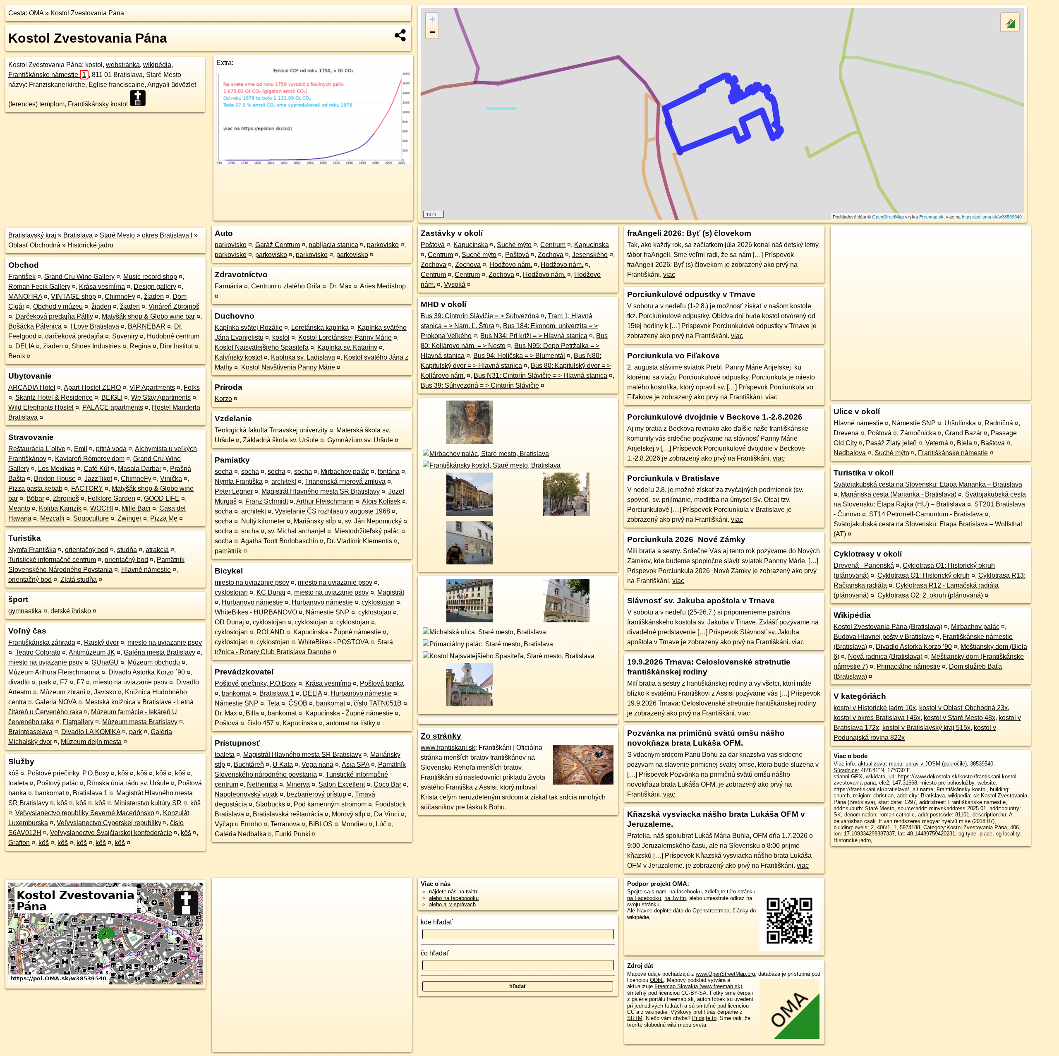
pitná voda (111, 448)
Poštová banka (382, 683)
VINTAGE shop (73, 296)
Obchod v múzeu (58, 306)
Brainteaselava (30, 731)
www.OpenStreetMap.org (725, 974)
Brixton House (55, 478)
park (44, 682)
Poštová (227, 723)
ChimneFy (120, 296)
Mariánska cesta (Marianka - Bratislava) (898, 494)
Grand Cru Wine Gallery (79, 276)
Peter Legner (234, 491)
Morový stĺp (348, 814)
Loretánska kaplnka (320, 327)
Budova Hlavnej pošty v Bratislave (884, 636)
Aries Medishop (383, 286)
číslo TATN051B (378, 703)
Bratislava (78, 235)
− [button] (432, 32)
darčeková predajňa (74, 336)
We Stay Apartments (161, 397)
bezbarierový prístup (316, 794)
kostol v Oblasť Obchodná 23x (963, 707)
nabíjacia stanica (333, 244)
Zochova (550, 254)
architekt (283, 481)
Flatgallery (77, 721)
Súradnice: (846, 770)
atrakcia (157, 549)
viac (669, 274)
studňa (127, 549)
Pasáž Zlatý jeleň (891, 442)
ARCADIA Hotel (31, 387)
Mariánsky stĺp (315, 521)
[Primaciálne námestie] (468, 706)
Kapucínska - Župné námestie (337, 632)
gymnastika (25, 610)
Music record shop (150, 276)
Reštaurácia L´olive (36, 448)
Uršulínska (960, 423)
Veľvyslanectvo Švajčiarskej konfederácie (111, 832)
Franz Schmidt (266, 501)
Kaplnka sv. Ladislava (303, 357)
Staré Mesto (117, 235)
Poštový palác (57, 783)
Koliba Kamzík (60, 508)
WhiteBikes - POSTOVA (333, 642)
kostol (281, 337)
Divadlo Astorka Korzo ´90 (146, 672)
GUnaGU (105, 662)
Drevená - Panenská (864, 565)
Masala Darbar (139, 468)
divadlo (19, 682)
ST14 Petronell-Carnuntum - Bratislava (926, 514)
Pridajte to (704, 1018)
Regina (140, 346)
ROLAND (270, 632)
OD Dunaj (229, 622)
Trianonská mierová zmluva (345, 481)
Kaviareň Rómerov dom (90, 458)
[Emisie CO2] (313, 162)
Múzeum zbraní (62, 692)
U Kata (283, 764)
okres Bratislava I (167, 235)
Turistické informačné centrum (52, 559)
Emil (80, 448)
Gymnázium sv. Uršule (360, 440)
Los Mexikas (56, 468)
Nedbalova (850, 452)
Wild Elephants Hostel (41, 407)
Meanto (19, 508)
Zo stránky (441, 736)
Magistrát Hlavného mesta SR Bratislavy (320, 491)
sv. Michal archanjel (297, 531)
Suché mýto (514, 244)
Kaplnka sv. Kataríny (347, 347)
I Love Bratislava (94, 326)
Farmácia (228, 286)
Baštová (993, 442)
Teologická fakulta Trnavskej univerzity (271, 430)
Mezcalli (52, 518)
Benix (16, 356)
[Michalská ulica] (483, 632)
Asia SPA (355, 764)
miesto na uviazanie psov (164, 642)
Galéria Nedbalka (240, 834)
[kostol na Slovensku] (140, 98)
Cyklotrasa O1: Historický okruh (923, 575)
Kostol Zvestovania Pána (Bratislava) (888, 626)
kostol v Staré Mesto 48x (959, 717)
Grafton (19, 842)
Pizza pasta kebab (35, 488)
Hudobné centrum (173, 336)
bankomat (49, 793)
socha (223, 471)
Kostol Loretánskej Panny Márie (345, 337)
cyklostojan (231, 592)
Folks (192, 387)
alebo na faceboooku (454, 898)
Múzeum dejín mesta (91, 741)
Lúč (381, 824)
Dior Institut (176, 346)
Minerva (298, 784)
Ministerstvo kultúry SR (148, 802)
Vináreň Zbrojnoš (174, 306)
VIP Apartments (152, 387)
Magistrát (390, 592)
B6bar (35, 498)
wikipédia (157, 64)
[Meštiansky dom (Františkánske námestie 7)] (565, 622)
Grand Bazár (963, 433)
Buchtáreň (249, 764)
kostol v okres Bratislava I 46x (877, 717)
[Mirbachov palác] (485, 453)
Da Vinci (386, 814)
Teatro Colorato (37, 652)
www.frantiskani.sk (448, 747)
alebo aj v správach (452, 904)
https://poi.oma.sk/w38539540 (992, 216)
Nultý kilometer (263, 521)
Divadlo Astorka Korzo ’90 (914, 646)
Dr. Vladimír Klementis (359, 541)
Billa (252, 713)
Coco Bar (387, 784)
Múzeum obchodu (153, 662)
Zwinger (129, 518)
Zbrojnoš (66, 498)
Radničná (999, 423)
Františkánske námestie (47, 74)
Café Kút (96, 468)
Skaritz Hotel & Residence (54, 397)
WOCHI (101, 508)
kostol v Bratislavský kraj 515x (926, 727)
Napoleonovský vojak (246, 794)
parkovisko (231, 244)
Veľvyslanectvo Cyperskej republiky (109, 822)
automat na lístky (350, 723)
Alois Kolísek (381, 501)
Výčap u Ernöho (238, 824)
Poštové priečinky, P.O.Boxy (68, 773)
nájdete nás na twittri (454, 891)
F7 (64, 682)
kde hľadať (437, 922)
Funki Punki (292, 834)
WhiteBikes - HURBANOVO (256, 612)
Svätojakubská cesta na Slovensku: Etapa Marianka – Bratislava (928, 484)
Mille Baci (136, 508)
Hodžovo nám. (510, 264)
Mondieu (354, 824)
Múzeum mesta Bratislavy (139, 721)
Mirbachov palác (345, 471)
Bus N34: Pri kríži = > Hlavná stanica (533, 335)
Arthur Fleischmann (325, 501)
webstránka (123, 64)
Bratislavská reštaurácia (288, 814)
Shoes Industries (96, 346)
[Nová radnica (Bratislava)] (468, 622)
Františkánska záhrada (41, 642)
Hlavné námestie (146, 569)
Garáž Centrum (277, 244)
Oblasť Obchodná (34, 245)
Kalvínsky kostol (238, 357)
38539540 (981, 764)
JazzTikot (98, 478)
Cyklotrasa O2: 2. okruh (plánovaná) (930, 595)
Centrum (552, 244)
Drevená (846, 433)
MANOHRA (25, 296)
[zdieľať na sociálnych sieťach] (400, 35)
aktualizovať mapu (880, 764)
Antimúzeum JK (92, 652)
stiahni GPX (848, 776)
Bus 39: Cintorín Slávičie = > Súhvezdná (480, 315)
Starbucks (270, 804)
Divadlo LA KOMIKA (90, 731)
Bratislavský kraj (32, 235)
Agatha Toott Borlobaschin (279, 541)
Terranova (285, 824)
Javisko (105, 692)
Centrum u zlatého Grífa (286, 286)
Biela (964, 442)
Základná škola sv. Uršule (281, 440)
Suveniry (125, 336)
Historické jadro (90, 245)
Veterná (936, 442)
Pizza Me (163, 518)
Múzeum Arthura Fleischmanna (54, 672)
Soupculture (91, 518)
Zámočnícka (918, 433)
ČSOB (297, 703)
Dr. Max (340, 286)
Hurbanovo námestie (252, 602)
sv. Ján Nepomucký (373, 521)
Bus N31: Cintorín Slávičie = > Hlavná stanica (540, 375)
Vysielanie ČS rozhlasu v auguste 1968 (332, 511)
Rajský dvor (101, 642)
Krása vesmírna (102, 286)
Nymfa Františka (32, 549)
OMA (36, 13)
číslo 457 (260, 723)
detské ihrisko (70, 610)
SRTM (634, 1018)
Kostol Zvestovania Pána (87, 13)
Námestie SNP (328, 612)
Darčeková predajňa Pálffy (54, 316)
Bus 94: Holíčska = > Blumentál (519, 355)
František (22, 276)
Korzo (223, 398)
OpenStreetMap (888, 216)
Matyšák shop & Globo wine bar (148, 316)
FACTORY (87, 488)
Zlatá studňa (78, 579)
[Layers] (1010, 22)
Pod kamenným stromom (330, 804)
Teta (273, 703)
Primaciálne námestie (908, 666)
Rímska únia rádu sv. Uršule (128, 783)
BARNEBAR (146, 326)
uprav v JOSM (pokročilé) (936, 764)
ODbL (657, 980)
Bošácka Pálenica (35, 326)
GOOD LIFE (162, 498)
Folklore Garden (111, 498)
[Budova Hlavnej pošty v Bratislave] (468, 515)
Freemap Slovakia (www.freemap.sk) (698, 986)
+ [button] (432, 19)
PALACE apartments (112, 407)
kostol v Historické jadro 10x (875, 707)
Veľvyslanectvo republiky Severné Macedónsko (84, 812)
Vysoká (454, 284)
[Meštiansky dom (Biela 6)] (468, 563)
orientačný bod (86, 549)
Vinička (171, 478)
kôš (13, 773)
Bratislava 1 (90, 793)
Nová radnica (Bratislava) (885, 656)
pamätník (228, 550)
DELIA (24, 346)
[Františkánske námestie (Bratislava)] (565, 515)
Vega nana (317, 764)
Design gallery (155, 286)
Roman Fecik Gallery (39, 286)
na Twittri (675, 898)
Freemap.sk (931, 216)
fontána (389, 471)
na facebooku (685, 891)
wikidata (875, 776)
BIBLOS (321, 824)
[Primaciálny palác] (487, 644)
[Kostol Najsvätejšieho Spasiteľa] (507, 656)
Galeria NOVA (56, 702)
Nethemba (262, 784)
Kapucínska (300, 723)
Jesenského (590, 254)
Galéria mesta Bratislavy (159, 652)
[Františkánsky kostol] (491, 465)
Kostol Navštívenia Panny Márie (288, 367)
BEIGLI (111, 397)
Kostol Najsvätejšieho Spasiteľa (262, 347)
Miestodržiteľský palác (367, 531)
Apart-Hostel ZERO (92, 387)
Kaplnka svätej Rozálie (249, 327)
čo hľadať (435, 953)
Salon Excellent (342, 784)
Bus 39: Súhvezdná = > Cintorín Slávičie (480, 385)
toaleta (18, 783)
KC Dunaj (270, 592)
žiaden (154, 296)
